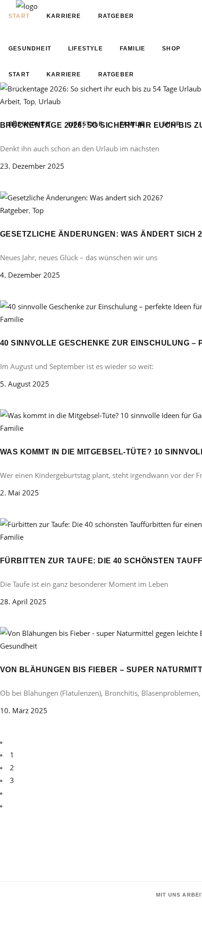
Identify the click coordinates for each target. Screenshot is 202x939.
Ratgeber (14, 210)
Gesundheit (18, 646)
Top (38, 210)
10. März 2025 (23, 710)
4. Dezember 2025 (30, 275)
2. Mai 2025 (19, 492)
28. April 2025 (23, 601)
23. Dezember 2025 (32, 166)
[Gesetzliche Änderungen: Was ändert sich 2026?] (81, 197)
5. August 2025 (24, 383)
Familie (11, 319)
